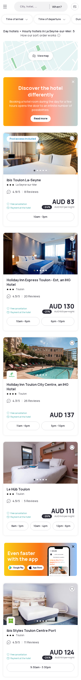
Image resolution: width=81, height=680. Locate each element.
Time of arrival (14, 19)
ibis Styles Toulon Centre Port (40, 630)
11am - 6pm (23, 426)
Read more (40, 118)
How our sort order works (38, 35)
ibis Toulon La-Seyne (40, 179)
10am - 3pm (40, 217)
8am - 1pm (17, 526)
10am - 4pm (41, 526)
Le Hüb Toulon (40, 488)
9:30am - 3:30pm (40, 667)
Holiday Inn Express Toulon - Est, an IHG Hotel (40, 282)
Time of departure (49, 19)
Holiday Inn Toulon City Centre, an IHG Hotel (40, 386)
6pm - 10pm (58, 321)
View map (43, 56)
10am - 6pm (23, 321)
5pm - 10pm (58, 426)
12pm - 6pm (63, 526)
